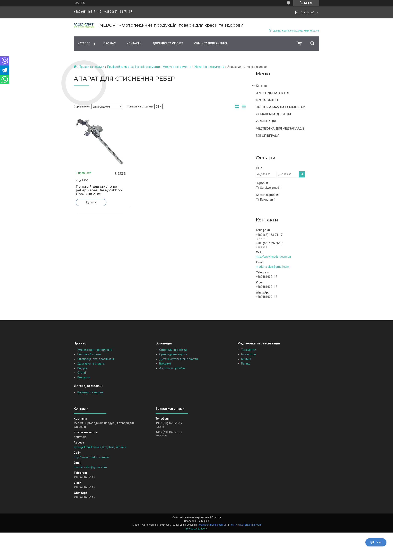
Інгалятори (248, 354)
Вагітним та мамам (90, 392)
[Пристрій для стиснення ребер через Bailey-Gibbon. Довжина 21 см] (101, 141)
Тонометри (248, 349)
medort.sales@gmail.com (272, 266)
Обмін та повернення (210, 43)
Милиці (246, 359)
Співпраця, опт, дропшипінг (95, 359)
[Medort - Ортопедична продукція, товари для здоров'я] (84, 25)
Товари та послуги (91, 66)
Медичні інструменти (177, 66)
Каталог (84, 43)
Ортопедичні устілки (173, 349)
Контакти (134, 43)
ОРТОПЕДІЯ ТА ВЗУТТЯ (272, 93)
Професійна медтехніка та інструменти (133, 66)
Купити (91, 202)
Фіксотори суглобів (172, 368)
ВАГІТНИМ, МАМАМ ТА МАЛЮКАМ (280, 107)
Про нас (109, 43)
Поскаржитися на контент (213, 524)
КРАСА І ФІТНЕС (267, 100)
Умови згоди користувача (94, 349)
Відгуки (82, 368)
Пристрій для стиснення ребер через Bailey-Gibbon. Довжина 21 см (99, 190)
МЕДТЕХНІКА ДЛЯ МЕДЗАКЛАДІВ (280, 128)
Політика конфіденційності (245, 524)
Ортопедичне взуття (173, 354)
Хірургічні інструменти (209, 66)
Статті (81, 372)
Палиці (245, 363)
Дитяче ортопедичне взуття (178, 359)
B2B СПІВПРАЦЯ (267, 136)
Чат (379, 542)
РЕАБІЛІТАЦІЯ (266, 121)
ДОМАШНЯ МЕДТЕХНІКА (273, 114)
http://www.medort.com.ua (273, 256)
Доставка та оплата (167, 43)
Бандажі (165, 363)
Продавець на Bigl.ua (196, 521)
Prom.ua (216, 517)
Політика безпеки (89, 354)
